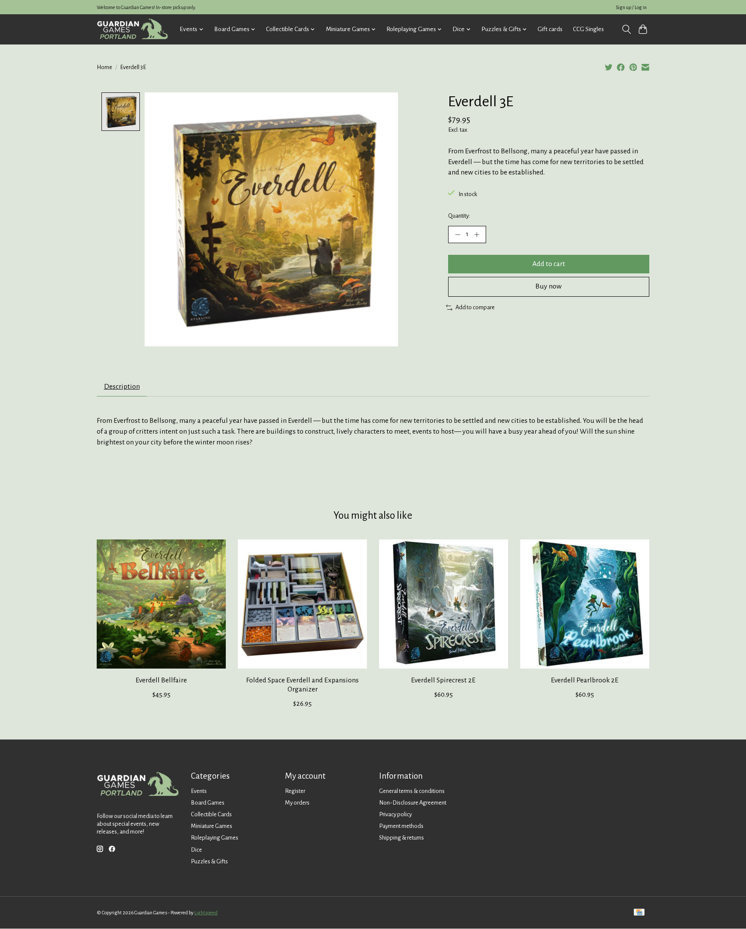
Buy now (548, 286)
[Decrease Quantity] (458, 234)
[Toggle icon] (626, 29)
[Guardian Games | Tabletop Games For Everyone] (132, 29)
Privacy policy (395, 814)
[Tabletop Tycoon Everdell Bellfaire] (161, 604)
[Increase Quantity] (477, 234)
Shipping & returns (401, 837)
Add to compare (475, 307)
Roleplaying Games (214, 837)
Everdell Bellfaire (161, 680)
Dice (196, 850)
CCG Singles (588, 29)
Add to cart (548, 264)
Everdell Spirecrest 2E (443, 680)
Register (295, 791)
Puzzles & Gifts (209, 861)
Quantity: (459, 215)
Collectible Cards (211, 814)
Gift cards (550, 29)
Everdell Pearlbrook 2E (585, 680)
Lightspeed (206, 912)
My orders (297, 802)
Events (199, 791)
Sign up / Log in (631, 7)
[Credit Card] (639, 913)
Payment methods (401, 826)
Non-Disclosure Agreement (412, 802)
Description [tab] (122, 386)
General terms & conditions (412, 791)
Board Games (207, 802)
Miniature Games (211, 826)
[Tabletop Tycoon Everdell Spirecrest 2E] (443, 604)
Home (104, 67)
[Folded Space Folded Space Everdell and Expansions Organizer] (302, 604)
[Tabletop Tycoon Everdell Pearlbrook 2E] (584, 604)
